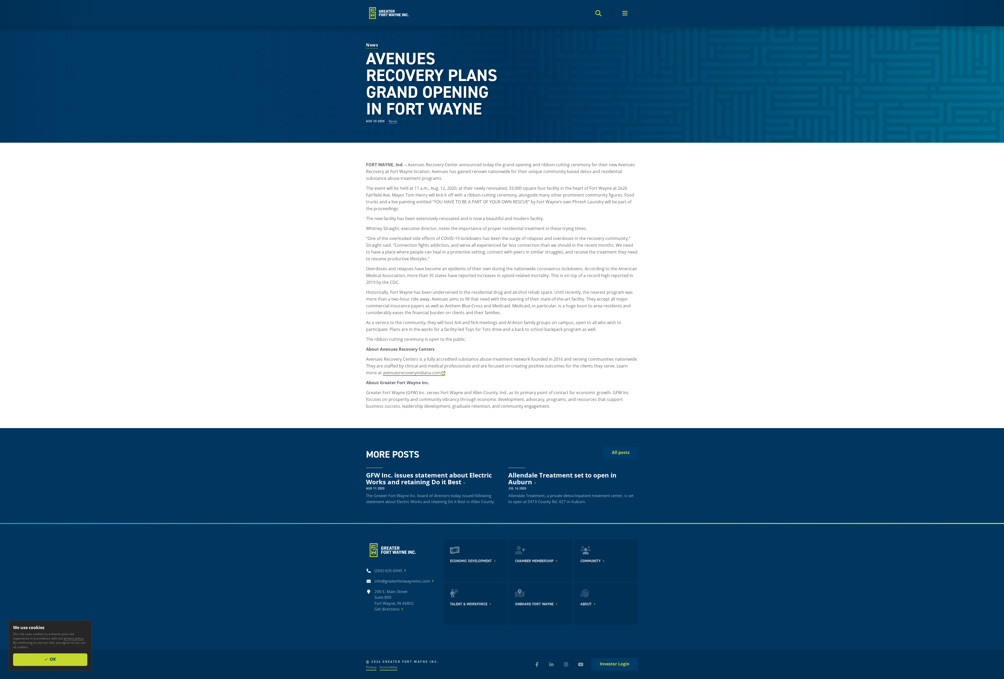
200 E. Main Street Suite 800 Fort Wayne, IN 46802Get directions (394, 600)
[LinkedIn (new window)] (551, 664)
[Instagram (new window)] (566, 664)
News (393, 121)
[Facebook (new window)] (536, 664)
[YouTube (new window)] (580, 664)
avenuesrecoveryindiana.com (412, 372)
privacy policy (73, 638)
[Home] (388, 13)
